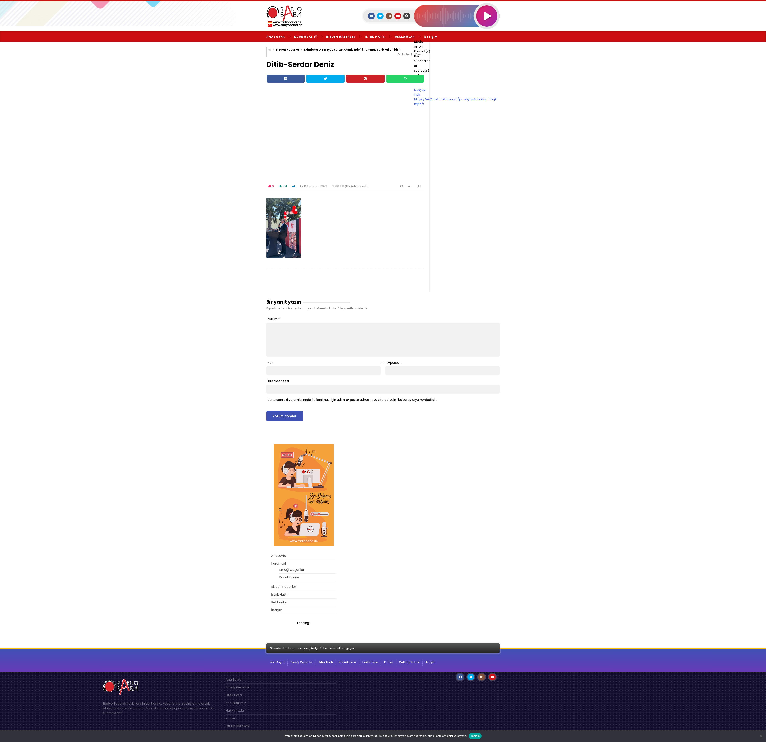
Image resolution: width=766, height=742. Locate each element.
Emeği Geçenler (291, 569)
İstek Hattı (375, 37)
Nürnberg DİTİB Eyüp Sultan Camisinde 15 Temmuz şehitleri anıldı (351, 50)
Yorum (273, 319)
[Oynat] (486, 10)
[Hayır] (761, 736)
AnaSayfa (275, 37)
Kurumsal (303, 37)
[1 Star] (333, 186)
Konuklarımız (289, 577)
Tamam (475, 735)
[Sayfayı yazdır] (293, 186)
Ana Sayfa (277, 662)
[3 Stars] (338, 186)
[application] (457, 32)
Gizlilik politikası (409, 662)
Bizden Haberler (341, 37)
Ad (270, 362)
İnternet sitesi (278, 381)
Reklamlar (405, 37)
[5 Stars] (343, 186)
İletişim (431, 37)
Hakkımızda (370, 662)
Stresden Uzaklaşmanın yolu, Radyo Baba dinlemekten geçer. (312, 648)
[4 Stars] (340, 186)
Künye (388, 662)
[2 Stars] (336, 186)
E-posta (394, 362)
